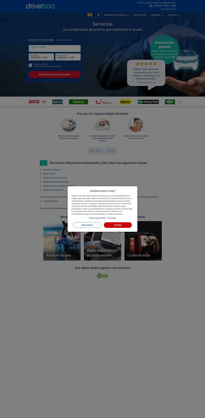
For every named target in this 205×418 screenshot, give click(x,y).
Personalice (87, 225)
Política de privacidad (97, 218)
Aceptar (118, 225)
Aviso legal (112, 218)
